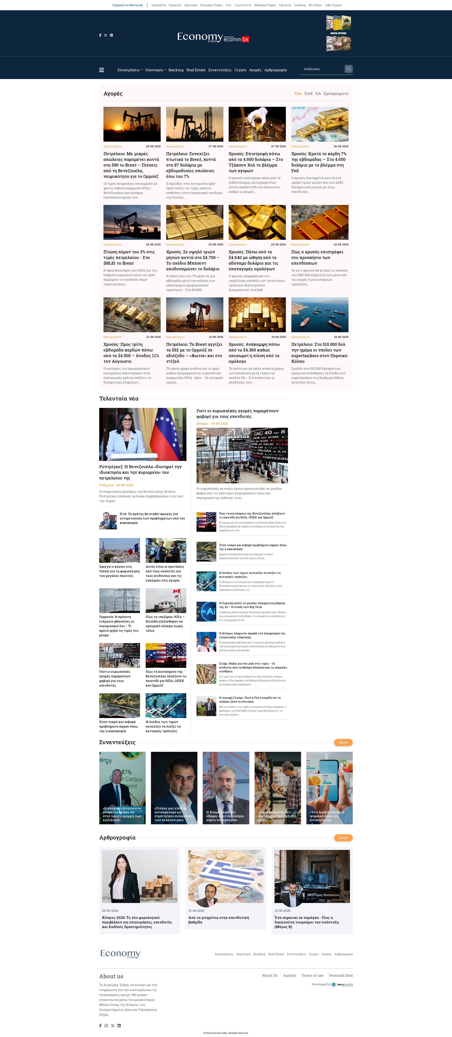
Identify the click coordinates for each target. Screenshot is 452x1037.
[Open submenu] (142, 69)
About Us (270, 975)
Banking (176, 70)
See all (343, 742)
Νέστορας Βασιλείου (323, 895)
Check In (285, 5)
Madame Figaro (265, 5)
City (228, 5)
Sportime (190, 5)
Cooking (300, 5)
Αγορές (255, 70)
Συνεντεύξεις (220, 70)
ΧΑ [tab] (318, 93)
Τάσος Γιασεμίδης (235, 895)
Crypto (240, 70)
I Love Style (242, 5)
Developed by (322, 984)
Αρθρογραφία (275, 70)
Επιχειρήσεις (129, 70)
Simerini (175, 5)
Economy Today (211, 5)
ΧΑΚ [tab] (308, 93)
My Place (315, 5)
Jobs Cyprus (333, 5)
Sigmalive (158, 5)
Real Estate (196, 70)
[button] (101, 69)
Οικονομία (154, 70)
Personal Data (341, 975)
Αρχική (289, 975)
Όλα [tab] (298, 93)
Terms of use (312, 975)
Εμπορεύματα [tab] (336, 93)
